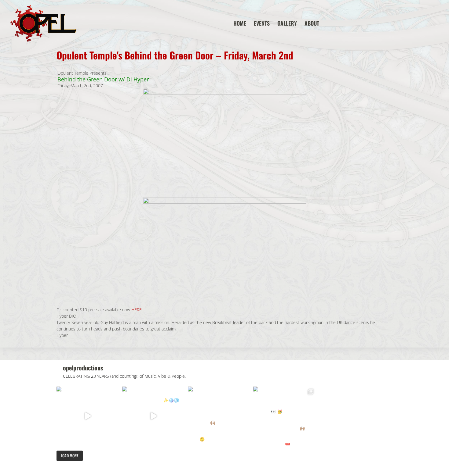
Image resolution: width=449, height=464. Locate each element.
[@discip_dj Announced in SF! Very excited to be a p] (88, 416)
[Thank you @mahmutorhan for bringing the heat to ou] (153, 416)
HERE (136, 309)
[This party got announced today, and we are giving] (219, 416)
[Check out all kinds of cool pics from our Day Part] (284, 416)
